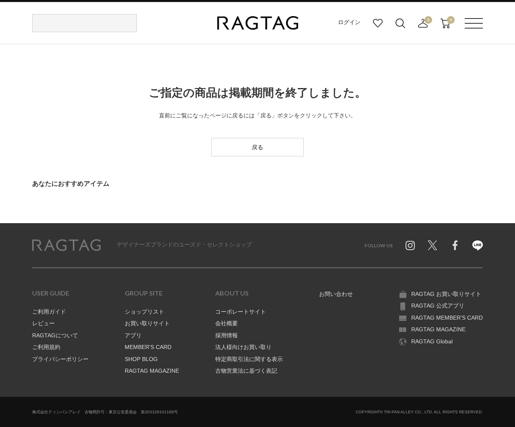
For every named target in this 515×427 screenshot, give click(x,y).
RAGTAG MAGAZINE (152, 370)
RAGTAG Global (432, 341)
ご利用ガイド (49, 311)
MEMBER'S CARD (148, 347)
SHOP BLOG (141, 359)
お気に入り (378, 23)
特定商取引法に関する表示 (249, 359)
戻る (257, 147)
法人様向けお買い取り (243, 347)
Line (477, 245)
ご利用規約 (46, 347)
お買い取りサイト (147, 323)
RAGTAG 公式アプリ (437, 305)
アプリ (133, 335)
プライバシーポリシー (60, 359)
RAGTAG (66, 245)
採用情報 (226, 335)
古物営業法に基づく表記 (246, 370)
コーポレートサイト (240, 311)
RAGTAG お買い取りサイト (446, 294)
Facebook (455, 245)
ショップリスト (144, 311)
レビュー (43, 323)
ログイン (349, 22)
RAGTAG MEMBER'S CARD (447, 317)
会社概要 (226, 323)
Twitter (432, 245)
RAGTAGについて (55, 335)
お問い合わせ (336, 294)
